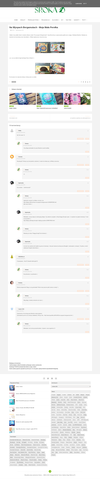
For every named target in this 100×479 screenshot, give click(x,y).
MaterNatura (83, 427)
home (16, 20)
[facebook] (44, 378)
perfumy (45, 459)
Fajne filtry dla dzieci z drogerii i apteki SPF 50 (26, 429)
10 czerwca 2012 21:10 (27, 214)
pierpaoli (53, 454)
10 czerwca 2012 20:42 (21, 132)
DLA (84, 407)
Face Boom (58, 414)
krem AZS (23, 449)
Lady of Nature (82, 422)
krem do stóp (37, 449)
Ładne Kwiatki (67, 108)
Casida (80, 404)
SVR (85, 442)
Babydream (54, 402)
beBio (71, 452)
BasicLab (84, 402)
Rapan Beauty (69, 442)
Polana (73, 439)
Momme (61, 432)
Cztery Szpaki (78, 407)
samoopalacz (37, 462)
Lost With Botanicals (77, 424)
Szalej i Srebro (12, 108)
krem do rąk (30, 449)
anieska (20, 156)
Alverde (65, 397)
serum (43, 462)
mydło (11, 457)
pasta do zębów (33, 459)
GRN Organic (54, 417)
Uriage (53, 449)
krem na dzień (13, 452)
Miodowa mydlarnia (67, 429)
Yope (80, 449)
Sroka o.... (41, 475)
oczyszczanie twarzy (19, 457)
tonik (26, 464)
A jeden (64, 394)
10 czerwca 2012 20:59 (27, 171)
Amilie (70, 397)
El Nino (77, 412)
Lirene (70, 424)
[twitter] (48, 378)
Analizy (22, 20)
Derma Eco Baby (72, 409)
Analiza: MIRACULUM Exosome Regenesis (25, 393)
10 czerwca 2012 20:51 (21, 184)
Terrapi (62, 447)
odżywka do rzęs (41, 457)
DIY (62, 20)
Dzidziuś (53, 412)
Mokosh (85, 429)
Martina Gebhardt (75, 427)
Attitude (53, 399)
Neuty (61, 437)
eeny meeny (77, 452)
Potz (83, 439)
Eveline (53, 414)
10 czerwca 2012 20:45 (27, 145)
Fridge (85, 414)
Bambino (60, 402)
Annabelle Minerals (78, 397)
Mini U (59, 429)
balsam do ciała (26, 439)
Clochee (53, 407)
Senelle (53, 444)
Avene (58, 399)
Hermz (74, 419)
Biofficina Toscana (61, 404)
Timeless (68, 447)
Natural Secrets (80, 434)
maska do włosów (25, 454)
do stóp (36, 442)
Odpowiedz (80, 138)
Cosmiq (66, 407)
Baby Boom (81, 399)
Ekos (73, 412)
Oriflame (81, 437)
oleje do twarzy (24, 459)
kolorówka (44, 444)
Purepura (62, 442)
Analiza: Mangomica (20, 414)
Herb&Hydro (59, 419)
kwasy (38, 452)
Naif (71, 434)
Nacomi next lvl (64, 434)
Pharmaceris (54, 439)
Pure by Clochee (55, 442)
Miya (74, 429)
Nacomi (78, 432)
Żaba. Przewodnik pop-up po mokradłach (47, 108)
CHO (76, 404)
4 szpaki (53, 394)
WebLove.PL (72, 475)
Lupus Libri (21, 309)
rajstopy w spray (29, 462)
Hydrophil (53, 422)
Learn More (78, 3)
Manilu (68, 427)
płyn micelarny (20, 462)
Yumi (53, 452)
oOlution (83, 452)
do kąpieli (24, 442)
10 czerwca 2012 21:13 (27, 230)
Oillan (65, 437)
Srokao (27, 143)
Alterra (61, 397)
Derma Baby (64, 409)
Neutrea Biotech (55, 437)
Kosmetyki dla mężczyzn (15, 439)
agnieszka (21, 183)
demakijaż (43, 439)
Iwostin (75, 422)
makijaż (11, 454)
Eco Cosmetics (60, 412)
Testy (84, 20)
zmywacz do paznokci (42, 464)
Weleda (68, 449)
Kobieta (20, 282)
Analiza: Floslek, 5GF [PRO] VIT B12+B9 (25, 407)
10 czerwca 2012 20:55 (27, 197)
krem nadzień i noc (22, 452)
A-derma (69, 394)
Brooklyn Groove (70, 404)
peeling (39, 459)
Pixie (64, 439)
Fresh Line (79, 414)
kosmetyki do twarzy (42, 447)
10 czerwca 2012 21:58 (27, 243)
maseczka (17, 454)
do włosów (17, 444)
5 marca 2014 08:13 (20, 310)
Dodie (79, 409)
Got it (85, 3)
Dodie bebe (84, 409)
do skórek (30, 442)
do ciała (18, 442)
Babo (68, 399)
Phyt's (60, 439)
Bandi (65, 402)
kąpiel (43, 452)
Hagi (78, 417)
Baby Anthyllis (74, 399)
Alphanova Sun (55, 397)
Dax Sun (53, 409)
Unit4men (85, 447)
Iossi (65, 422)
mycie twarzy (42, 454)
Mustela (73, 432)
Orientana (76, 437)
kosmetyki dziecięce (14, 449)
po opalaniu (12, 462)
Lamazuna (54, 424)
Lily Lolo (65, 424)
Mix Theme (59, 475)
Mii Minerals (54, 429)
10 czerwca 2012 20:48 (21, 158)
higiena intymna (36, 444)
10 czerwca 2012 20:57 (21, 258)
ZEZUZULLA (21, 256)
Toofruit (73, 447)
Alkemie (82, 394)
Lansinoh (59, 424)
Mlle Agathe (79, 429)
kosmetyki (12, 447)
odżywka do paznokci (30, 457)
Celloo (85, 404)
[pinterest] (52, 378)
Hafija (19, 130)
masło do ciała (34, 454)
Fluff (75, 414)
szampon (21, 464)
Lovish (84, 424)
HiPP (78, 419)
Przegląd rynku (33, 20)
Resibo (75, 442)
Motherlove (67, 432)
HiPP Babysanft (84, 419)
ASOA (77, 394)
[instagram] (55, 378)
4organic (59, 394)
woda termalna (32, 464)
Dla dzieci (55, 20)
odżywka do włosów (14, 459)
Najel (75, 434)
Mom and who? (55, 432)
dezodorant (12, 442)
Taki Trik (68, 20)
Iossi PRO (70, 422)
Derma (58, 409)
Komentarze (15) (20, 30)
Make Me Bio (63, 427)
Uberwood (79, 447)
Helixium (53, 419)
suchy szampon (13, 464)
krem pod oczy (32, 452)
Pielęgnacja (45, 20)
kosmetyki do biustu (31, 447)
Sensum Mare (59, 444)
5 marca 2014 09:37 (26, 325)
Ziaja (56, 452)
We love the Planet (60, 449)
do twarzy (41, 442)
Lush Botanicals (55, 427)
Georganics (61, 417)
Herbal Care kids (67, 419)
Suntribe (78, 444)
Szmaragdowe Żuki (56, 447)
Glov (74, 417)
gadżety (76, 20)
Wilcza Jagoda (74, 449)
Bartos (79, 402)
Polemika (79, 439)
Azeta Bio (63, 399)
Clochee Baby (60, 407)
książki (13, 81)
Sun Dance (72, 444)
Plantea (68, 439)
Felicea (70, 414)
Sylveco (83, 444)
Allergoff (87, 394)
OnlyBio (70, 437)
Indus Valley (59, 422)
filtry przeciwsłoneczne (26, 444)
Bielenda (53, 404)
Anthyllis (85, 397)
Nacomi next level (56, 434)
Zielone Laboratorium (63, 452)
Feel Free (65, 414)
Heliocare (83, 417)
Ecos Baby (67, 412)
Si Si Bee (66, 444)
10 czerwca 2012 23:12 (21, 284)
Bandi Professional (72, 402)
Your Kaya (85, 449)
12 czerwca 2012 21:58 (27, 297)
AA (73, 394)
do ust (11, 444)
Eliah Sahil (82, 412)
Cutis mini (71, 407)
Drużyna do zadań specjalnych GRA (24, 421)
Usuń (87, 138)
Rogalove (80, 442)
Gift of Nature (68, 417)
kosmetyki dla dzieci (20, 447)
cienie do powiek (35, 439)
